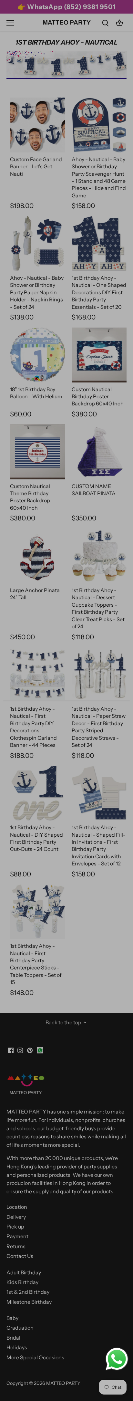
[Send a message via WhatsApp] (117, 1359)
